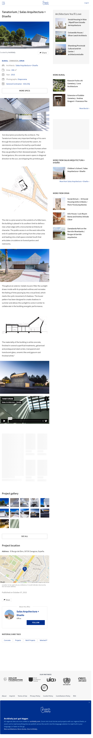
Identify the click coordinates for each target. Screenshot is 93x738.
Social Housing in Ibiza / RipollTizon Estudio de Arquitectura (77, 22)
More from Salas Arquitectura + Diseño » (74, 181)
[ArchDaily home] (46, 3)
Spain (21, 61)
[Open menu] (3, 3)
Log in (86, 3)
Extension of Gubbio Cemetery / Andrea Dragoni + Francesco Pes (77, 98)
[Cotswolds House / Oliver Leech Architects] (60, 36)
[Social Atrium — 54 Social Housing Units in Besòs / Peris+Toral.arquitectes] (59, 204)
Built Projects (30, 640)
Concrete (7, 640)
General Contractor (14, 84)
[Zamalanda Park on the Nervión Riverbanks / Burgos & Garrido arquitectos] (59, 233)
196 (12, 70)
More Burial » (84, 108)
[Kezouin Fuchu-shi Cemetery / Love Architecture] (59, 85)
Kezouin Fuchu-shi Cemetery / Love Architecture (75, 83)
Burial (5, 61)
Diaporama (22, 79)
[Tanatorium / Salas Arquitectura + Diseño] (4, 502)
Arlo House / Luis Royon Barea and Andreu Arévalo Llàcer (78, 216)
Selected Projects (46, 640)
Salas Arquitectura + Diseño (27, 65)
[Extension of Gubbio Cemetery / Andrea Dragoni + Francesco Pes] (59, 100)
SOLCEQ (26, 84)
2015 (13, 74)
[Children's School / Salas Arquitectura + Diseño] (59, 173)
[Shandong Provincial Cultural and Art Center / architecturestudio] (60, 49)
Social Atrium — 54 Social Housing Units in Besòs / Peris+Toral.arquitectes (77, 202)
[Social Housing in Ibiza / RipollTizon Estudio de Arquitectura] (60, 23)
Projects (18, 640)
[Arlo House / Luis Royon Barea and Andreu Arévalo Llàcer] (59, 218)
